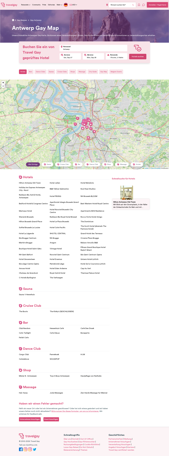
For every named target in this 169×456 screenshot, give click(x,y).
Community (36, 5)
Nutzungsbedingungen (73, 444)
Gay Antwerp (35, 20)
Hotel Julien (55, 183)
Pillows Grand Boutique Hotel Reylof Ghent (93, 248)
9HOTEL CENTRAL (58, 233)
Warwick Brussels (26, 217)
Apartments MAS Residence (92, 211)
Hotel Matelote (87, 183)
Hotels (22, 72)
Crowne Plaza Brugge (90, 238)
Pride (44, 5)
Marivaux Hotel (25, 211)
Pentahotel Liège (57, 264)
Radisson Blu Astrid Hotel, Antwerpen (30, 196)
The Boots (23, 311)
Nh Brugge (54, 238)
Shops (72, 72)
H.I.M (83, 354)
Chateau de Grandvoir (28, 273)
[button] (84, 124)
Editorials (51, 5)
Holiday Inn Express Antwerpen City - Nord (32, 189)
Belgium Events (116, 72)
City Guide (93, 72)
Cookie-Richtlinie (91, 444)
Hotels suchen (138, 56)
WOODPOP (54, 359)
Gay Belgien (22, 20)
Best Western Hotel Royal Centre (95, 204)
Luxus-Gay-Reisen (71, 447)
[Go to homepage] (9, 5)
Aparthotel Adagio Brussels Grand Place (64, 203)
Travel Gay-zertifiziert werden (121, 450)
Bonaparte (85, 333)
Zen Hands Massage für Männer (94, 393)
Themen (83, 450)
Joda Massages (56, 393)
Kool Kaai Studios (88, 189)
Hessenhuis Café (57, 328)
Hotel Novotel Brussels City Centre (61, 211)
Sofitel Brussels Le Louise (29, 227)
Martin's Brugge (25, 243)
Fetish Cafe (24, 337)
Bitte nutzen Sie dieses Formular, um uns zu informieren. (75, 411)
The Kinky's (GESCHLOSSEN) (62, 311)
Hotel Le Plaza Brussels (59, 221)
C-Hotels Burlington (27, 278)
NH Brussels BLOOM (89, 196)
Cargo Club (24, 354)
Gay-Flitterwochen (87, 442)
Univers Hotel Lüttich (89, 259)
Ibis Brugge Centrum (27, 238)
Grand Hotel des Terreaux (91, 233)
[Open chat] (143, 4)
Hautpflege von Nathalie (91, 376)
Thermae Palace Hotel (90, 273)
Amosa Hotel (24, 268)
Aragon (53, 243)
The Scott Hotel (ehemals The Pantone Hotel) (93, 227)
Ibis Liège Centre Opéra (29, 264)
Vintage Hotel (56, 249)
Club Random (24, 328)
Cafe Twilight (25, 333)
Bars (30, 72)
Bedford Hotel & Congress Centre (33, 204)
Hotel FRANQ (55, 196)
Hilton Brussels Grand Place (30, 221)
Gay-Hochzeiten (70, 442)
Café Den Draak (87, 328)
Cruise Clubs (62, 72)
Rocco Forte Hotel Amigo (91, 217)
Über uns (67, 439)
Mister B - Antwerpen (28, 376)
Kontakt (75, 439)
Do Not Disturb (86, 447)
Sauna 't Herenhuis (27, 294)
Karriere (130, 447)
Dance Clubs (40, 72)
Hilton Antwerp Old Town (30, 183)
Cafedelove (24, 359)
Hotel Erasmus (56, 259)
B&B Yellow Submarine (59, 189)
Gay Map (103, 72)
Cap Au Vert (86, 268)
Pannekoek (54, 354)
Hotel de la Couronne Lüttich (93, 264)
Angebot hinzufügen (117, 447)
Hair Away (23, 393)
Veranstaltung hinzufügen (120, 444)
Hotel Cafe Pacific (57, 227)
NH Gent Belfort (26, 255)
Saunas (51, 72)
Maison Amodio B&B (89, 243)
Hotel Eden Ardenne (58, 268)
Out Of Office (86, 439)
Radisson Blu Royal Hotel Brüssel (63, 217)
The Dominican (87, 221)
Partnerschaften (115, 439)
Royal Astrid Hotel (57, 273)
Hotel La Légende (26, 233)
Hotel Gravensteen (27, 259)
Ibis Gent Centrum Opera (91, 255)
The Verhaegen (56, 278)
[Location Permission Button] (107, 5)
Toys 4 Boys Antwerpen (60, 376)
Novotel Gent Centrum (59, 255)
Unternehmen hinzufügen (119, 442)
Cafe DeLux (55, 333)
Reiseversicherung (71, 450)
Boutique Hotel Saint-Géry (30, 249)
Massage (82, 72)
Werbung (128, 439)
